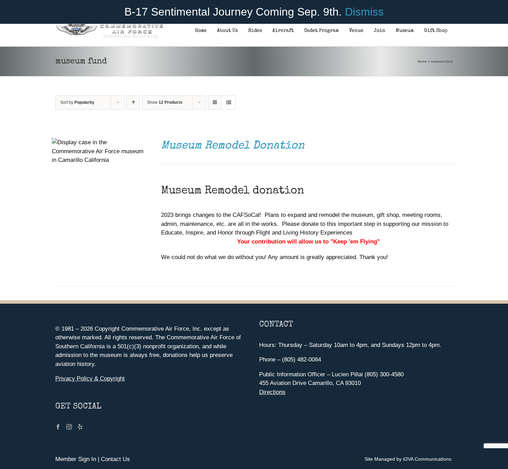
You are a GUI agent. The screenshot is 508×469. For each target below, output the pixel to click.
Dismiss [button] (364, 12)
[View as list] (228, 102)
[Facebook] (58, 427)
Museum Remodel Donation (232, 146)
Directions (272, 392)
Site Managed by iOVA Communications (408, 459)
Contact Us (115, 459)
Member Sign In (75, 459)
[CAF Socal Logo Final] (109, 25)
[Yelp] (80, 427)
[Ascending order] (133, 102)
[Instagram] (69, 427)
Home (422, 61)
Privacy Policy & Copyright (90, 378)
